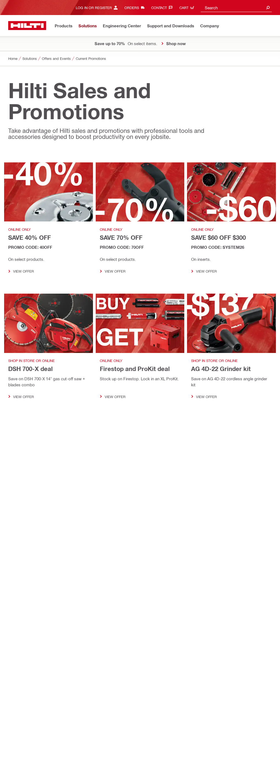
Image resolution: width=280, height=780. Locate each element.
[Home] (27, 25)
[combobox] (236, 7)
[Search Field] (268, 7)
